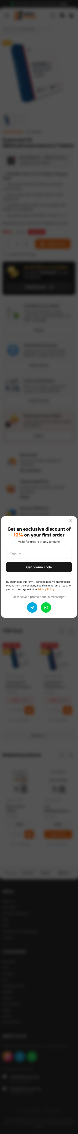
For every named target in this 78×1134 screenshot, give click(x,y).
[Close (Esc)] (72, 520)
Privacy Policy (45, 589)
